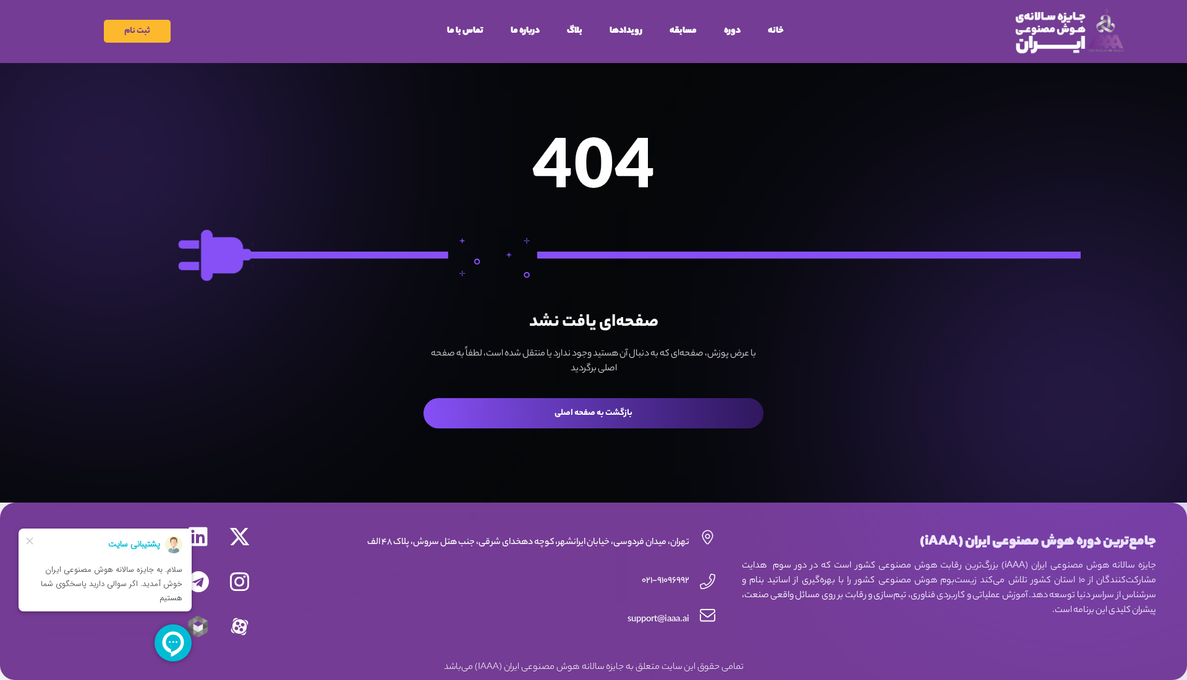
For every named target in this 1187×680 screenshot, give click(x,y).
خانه (776, 31)
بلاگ (574, 31)
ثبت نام (137, 31)
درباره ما (525, 31)
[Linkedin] (198, 536)
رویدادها (626, 31)
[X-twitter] (239, 536)
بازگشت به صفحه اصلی (593, 413)
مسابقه (683, 31)
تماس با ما (465, 31)
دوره (732, 31)
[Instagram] (239, 581)
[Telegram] (198, 581)
